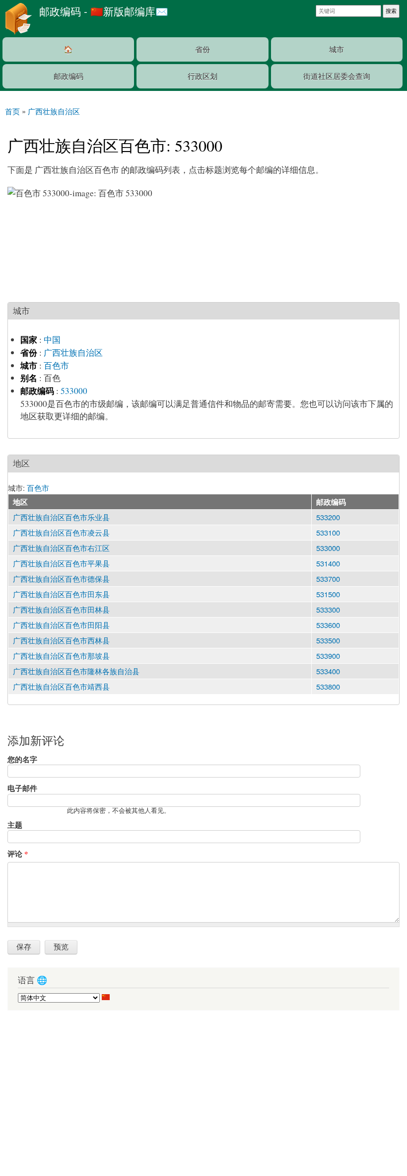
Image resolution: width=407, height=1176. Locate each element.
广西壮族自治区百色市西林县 (61, 640)
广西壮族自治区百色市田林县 (61, 609)
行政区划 (202, 76)
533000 (74, 390)
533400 (328, 671)
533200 (328, 517)
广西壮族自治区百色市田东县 (61, 594)
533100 (328, 532)
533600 (328, 625)
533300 (328, 609)
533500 (328, 640)
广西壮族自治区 (73, 352)
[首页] (17, 18)
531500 (328, 594)
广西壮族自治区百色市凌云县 (61, 532)
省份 (202, 49)
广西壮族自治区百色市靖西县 (61, 686)
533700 (328, 578)
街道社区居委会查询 (336, 76)
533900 (328, 655)
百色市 (56, 365)
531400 (328, 563)
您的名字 (22, 759)
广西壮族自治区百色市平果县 (61, 563)
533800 (328, 686)
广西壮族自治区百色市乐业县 (61, 517)
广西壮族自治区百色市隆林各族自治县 (76, 671)
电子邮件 (22, 788)
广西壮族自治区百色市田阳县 (61, 625)
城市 (336, 49)
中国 (52, 339)
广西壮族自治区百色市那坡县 (61, 655)
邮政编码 (68, 76)
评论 (17, 853)
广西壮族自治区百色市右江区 (61, 548)
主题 (14, 824)
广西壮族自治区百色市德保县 (61, 578)
